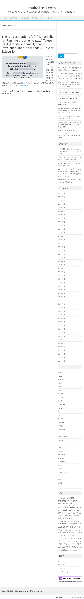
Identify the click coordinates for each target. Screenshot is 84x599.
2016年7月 (61, 279)
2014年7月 (61, 357)
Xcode (19, 91)
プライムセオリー (72, 535)
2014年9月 (61, 350)
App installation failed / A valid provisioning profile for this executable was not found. (67, 133)
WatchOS (61, 458)
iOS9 (79, 507)
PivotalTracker (62, 436)
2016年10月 (62, 272)
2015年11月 (62, 300)
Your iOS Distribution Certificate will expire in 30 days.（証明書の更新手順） (69, 110)
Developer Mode (31, 91)
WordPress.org (63, 572)
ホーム (4, 18)
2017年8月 (61, 261)
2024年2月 (61, 207)
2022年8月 (61, 229)
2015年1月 (61, 336)
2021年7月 (61, 232)
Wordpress (80, 597)
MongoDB (61, 422)
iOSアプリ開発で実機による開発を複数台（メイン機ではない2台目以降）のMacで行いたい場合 (70, 76)
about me (13, 18)
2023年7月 (61, 218)
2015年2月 (61, 332)
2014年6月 (61, 361)
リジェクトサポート (71, 541)
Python (60, 440)
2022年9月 (61, 225)
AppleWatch (62, 379)
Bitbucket (61, 386)
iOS (15, 91)
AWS (59, 383)
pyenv (73, 521)
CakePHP (61, 390)
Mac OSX (61, 419)
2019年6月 (61, 247)
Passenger (74, 519)
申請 (63, 550)
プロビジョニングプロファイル (69, 538)
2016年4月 (61, 290)
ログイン (61, 561)
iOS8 (75, 507)
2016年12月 (62, 268)
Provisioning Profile (64, 521)
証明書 (75, 550)
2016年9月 (61, 275)
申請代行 (68, 550)
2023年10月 (62, 211)
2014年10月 (62, 347)
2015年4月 (61, 325)
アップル (69, 527)
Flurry (60, 408)
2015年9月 (61, 307)
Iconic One (59, 597)
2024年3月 (61, 204)
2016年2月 (61, 297)
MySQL (60, 426)
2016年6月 (61, 282)
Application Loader (63, 503)
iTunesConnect (63, 515)
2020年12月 (62, 236)
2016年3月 (61, 293)
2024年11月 (62, 200)
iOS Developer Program (68, 510)
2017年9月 (61, 257)
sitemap (49, 18)
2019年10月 (62, 243)
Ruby (68, 523)
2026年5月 (61, 193)
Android (60, 372)
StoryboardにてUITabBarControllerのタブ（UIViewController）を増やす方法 (70, 84)
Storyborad (74, 524)
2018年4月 (61, 250)
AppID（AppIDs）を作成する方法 (69, 102)
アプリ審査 (63, 532)
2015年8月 (61, 311)
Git (59, 411)
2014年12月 (62, 339)
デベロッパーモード (18, 93)
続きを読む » (23, 85)
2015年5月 (61, 322)
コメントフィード (64, 568)
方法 (74, 546)
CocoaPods (62, 397)
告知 (59, 479)
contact (25, 18)
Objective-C (62, 429)
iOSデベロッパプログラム (69, 513)
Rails (59, 444)
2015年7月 (61, 314)
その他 (60, 469)
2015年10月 (62, 304)
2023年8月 (61, 214)
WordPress (61, 461)
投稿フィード (62, 564)
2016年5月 (61, 286)
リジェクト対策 (73, 544)
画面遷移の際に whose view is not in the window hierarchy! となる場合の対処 (69, 124)
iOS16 (39, 91)
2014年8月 (61, 354)
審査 (63, 547)
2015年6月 (61, 318)
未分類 (60, 483)
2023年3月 (61, 222)
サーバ (60, 476)
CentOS (60, 394)
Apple (11, 91)
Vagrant (60, 451)
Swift (59, 447)
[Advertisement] (71, 35)
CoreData (61, 401)
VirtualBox (61, 454)
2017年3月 (61, 265)
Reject (64, 523)
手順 (68, 546)
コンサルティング (64, 472)
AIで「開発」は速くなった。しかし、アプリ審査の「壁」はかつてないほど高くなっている (70, 151)
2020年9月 (61, 240)
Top (79, 594)
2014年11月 (62, 343)
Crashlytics (61, 404)
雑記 (59, 486)
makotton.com (42, 7)
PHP (59, 433)
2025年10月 (62, 197)
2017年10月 (62, 254)
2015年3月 (61, 329)
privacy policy (37, 18)
